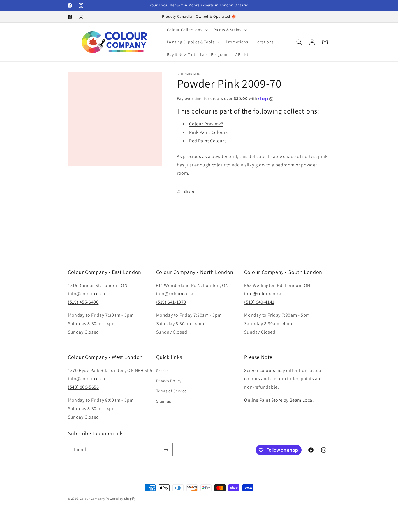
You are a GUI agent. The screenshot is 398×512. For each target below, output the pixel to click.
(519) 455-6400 (83, 302)
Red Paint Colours (207, 141)
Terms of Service (171, 391)
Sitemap (164, 401)
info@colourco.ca (86, 293)
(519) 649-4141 (259, 302)
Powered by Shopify (121, 499)
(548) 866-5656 (83, 387)
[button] (186, 30)
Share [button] (189, 191)
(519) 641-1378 (171, 302)
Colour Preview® (206, 124)
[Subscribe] (166, 449)
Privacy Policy (169, 380)
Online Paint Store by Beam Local (279, 400)
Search (162, 370)
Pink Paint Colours (208, 132)
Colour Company (93, 499)
